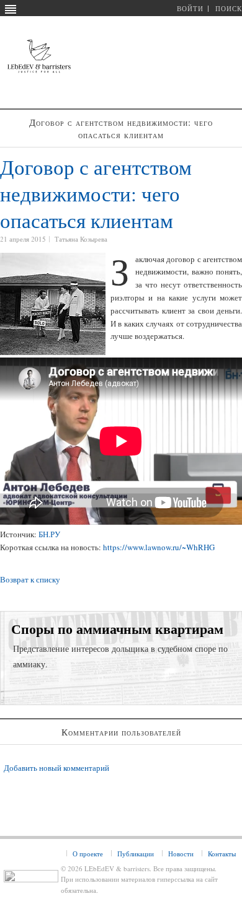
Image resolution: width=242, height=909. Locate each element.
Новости (181, 853)
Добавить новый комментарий (56, 767)
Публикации (135, 853)
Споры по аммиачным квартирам (117, 628)
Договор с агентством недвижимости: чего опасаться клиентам (96, 194)
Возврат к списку (30, 579)
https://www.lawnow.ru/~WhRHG (159, 547)
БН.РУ (49, 534)
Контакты (222, 853)
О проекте (88, 853)
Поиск (228, 8)
